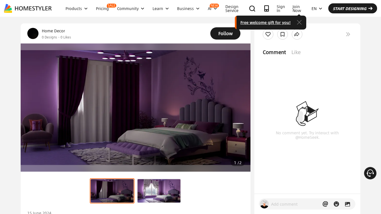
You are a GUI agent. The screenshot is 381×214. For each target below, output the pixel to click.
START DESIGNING (349, 8)
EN (314, 8)
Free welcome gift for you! (265, 22)
